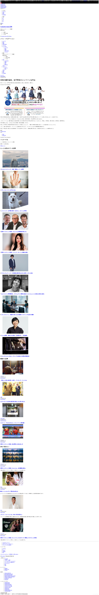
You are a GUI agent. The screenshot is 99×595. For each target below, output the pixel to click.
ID (2, 21)
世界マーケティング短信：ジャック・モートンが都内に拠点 (14, 252)
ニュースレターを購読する (9, 562)
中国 (5, 62)
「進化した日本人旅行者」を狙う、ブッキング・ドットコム (13, 380)
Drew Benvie (2, 489)
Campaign (6, 542)
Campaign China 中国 (8, 586)
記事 (4, 32)
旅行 (3, 134)
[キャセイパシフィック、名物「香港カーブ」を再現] (15, 167)
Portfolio (6, 568)
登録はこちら (2, 145)
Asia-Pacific (7, 60)
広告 (3, 12)
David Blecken (2, 378)
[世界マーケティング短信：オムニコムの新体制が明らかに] (15, 229)
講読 (3, 13)
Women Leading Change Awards (10, 575)
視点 (3, 42)
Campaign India (7, 583)
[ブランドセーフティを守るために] (15, 187)
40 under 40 (6, 578)
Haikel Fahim (2, 512)
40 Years (6, 570)
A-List (5, 34)
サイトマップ (7, 563)
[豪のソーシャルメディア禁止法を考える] (12, 485)
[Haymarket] (2, 556)
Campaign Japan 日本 (8, 585)
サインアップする (6, 544)
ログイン (4, 11)
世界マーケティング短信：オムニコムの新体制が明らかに (14, 231)
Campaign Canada (3, 6)
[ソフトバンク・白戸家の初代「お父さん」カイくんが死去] (15, 208)
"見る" (3, 65)
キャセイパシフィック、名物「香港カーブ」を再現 (12, 169)
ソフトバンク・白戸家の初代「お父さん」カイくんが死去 (14, 210)
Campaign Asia (7, 582)
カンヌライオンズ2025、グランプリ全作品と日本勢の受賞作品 (15, 356)
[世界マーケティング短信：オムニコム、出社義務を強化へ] (12, 462)
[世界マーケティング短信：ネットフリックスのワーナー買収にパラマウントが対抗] (12, 531)
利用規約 (85, 0)
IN (2, 20)
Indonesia (6, 64)
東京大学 (4, 135)
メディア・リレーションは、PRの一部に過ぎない (11, 514)
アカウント (4, 66)
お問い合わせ (15, 554)
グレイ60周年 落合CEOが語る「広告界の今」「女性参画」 (14, 335)
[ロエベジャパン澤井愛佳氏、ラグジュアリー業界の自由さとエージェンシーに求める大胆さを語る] (15, 291)
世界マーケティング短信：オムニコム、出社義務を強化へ (13, 468)
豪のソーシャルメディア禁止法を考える (9, 491)
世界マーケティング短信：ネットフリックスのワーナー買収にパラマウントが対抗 (18, 537)
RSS (5, 564)
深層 (3, 43)
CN (3, 19)
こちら (43, 0)
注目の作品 (6, 33)
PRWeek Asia (7, 569)
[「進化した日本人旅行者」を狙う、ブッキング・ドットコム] (12, 374)
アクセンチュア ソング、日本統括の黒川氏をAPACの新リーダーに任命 (17, 273)
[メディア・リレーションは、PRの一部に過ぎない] (12, 508)
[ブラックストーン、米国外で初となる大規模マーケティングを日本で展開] (15, 312)
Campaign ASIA (3, 5)
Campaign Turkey (7, 591)
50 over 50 (6, 579)
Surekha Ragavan (3, 420)
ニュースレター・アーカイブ (10, 561)
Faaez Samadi (2, 76)
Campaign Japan (3, 131)
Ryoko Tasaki (2, 535)
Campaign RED (3, 7)
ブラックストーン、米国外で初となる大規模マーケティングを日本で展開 (17, 314)
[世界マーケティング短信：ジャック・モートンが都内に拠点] (15, 250)
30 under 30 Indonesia (8, 577)
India (5, 63)
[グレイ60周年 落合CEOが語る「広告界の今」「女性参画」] (15, 333)
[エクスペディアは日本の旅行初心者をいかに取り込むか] (12, 395)
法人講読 (4, 14)
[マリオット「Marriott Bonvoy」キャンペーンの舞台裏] (12, 416)
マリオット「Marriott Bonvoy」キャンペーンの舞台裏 (12, 422)
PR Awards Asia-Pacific (8, 574)
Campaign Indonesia (8, 584)
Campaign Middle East (8, 590)
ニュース (4, 41)
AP (3, 17)
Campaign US (2, 4)
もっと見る (4, 46)
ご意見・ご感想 (7, 560)
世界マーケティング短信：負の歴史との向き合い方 (11, 444)
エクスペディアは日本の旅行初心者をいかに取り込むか (12, 401)
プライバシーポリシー (76, 0)
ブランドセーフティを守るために (8, 190)
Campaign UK (7, 589)
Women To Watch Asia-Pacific (10, 576)
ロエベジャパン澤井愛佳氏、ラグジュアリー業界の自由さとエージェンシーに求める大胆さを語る (22, 293)
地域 (3, 59)
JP (2, 18)
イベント (4, 45)
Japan (5, 61)
